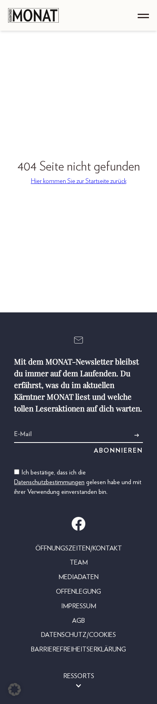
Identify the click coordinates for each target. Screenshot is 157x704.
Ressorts (78, 676)
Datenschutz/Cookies (78, 635)
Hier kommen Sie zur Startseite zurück (78, 181)
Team (79, 562)
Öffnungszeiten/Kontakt (78, 548)
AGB (78, 621)
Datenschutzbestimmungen (49, 482)
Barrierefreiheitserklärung (78, 649)
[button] (14, 689)
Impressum (78, 606)
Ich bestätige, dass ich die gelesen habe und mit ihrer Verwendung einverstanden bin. (77, 482)
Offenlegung (78, 591)
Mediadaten (78, 577)
